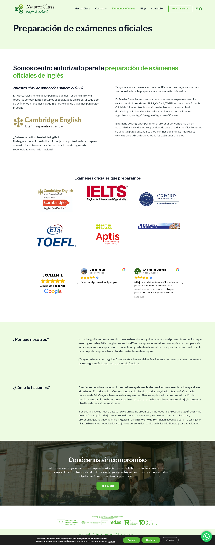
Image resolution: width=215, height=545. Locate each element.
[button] (105, 8)
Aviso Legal (84, 534)
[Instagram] (196, 8)
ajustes (111, 541)
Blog (143, 8)
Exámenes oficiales (123, 8)
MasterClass (82, 8)
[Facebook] (200, 8)
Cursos (99, 8)
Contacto (157, 8)
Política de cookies (124, 534)
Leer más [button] (139, 297)
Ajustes (170, 540)
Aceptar (132, 540)
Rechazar (151, 540)
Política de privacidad (103, 534)
